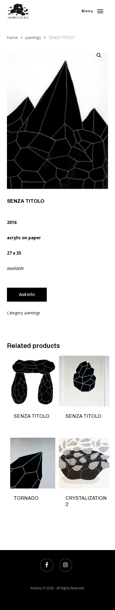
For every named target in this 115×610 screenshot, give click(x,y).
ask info (27, 294)
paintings (33, 37)
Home (12, 37)
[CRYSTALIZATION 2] (84, 463)
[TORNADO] (32, 463)
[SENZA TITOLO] (32, 381)
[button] (92, 11)
